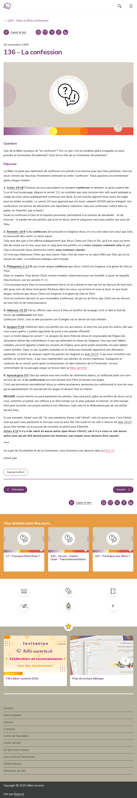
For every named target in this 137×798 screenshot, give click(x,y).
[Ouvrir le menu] (131, 6)
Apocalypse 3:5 (17, 375)
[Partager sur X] (52, 32)
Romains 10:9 (16, 232)
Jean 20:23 (91, 354)
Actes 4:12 (11, 431)
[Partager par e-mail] (45, 32)
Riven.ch (19, 794)
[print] (38, 32)
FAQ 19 (108, 451)
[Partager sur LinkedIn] (65, 32)
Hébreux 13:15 (17, 310)
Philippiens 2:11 (18, 266)
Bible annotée (78, 368)
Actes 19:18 (15, 188)
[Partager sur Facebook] (58, 32)
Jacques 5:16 (15, 327)
